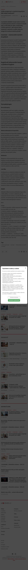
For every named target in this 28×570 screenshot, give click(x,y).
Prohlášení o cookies (11, 293)
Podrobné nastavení (14, 297)
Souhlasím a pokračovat (14, 300)
